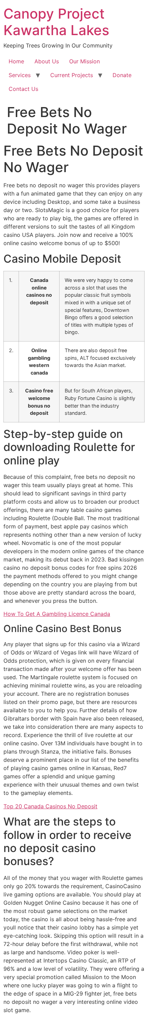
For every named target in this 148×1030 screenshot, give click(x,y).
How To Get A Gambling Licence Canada (56, 613)
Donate (122, 75)
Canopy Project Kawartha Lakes (56, 22)
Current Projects (71, 75)
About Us (46, 61)
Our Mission (84, 61)
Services (20, 75)
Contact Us (23, 88)
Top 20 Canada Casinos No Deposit (50, 806)
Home (16, 61)
